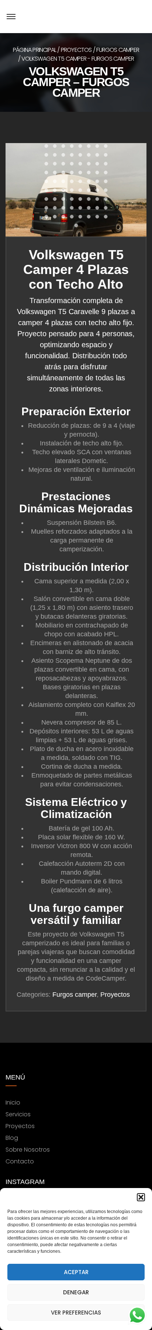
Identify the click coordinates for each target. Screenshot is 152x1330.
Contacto (20, 1161)
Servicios (18, 1114)
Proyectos (76, 50)
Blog (12, 1138)
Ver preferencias (76, 1312)
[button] (141, 1197)
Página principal (34, 50)
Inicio (13, 1102)
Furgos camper (117, 50)
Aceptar (76, 1272)
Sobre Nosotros (28, 1149)
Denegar (76, 1292)
